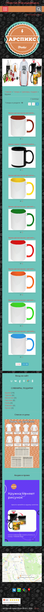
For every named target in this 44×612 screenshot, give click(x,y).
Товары (16, 92)
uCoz (36, 608)
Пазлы (7, 403)
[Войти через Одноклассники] (32, 381)
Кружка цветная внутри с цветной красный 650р (25, 238)
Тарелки (8, 395)
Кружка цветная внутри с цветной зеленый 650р (25, 206)
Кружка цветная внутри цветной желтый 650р (24, 175)
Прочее (8, 408)
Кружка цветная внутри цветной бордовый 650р (25, 113)
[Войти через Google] (28, 381)
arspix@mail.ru (31, 2)
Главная (8, 92)
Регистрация (31, 14)
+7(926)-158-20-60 (14, 2)
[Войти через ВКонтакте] (15, 381)
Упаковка (9, 405)
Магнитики (9, 398)
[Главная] (22, 56)
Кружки (8, 393)
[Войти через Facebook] (20, 381)
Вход (40, 14)
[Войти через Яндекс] (24, 381)
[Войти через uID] (11, 381)
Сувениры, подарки (29, 92)
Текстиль (8, 400)
